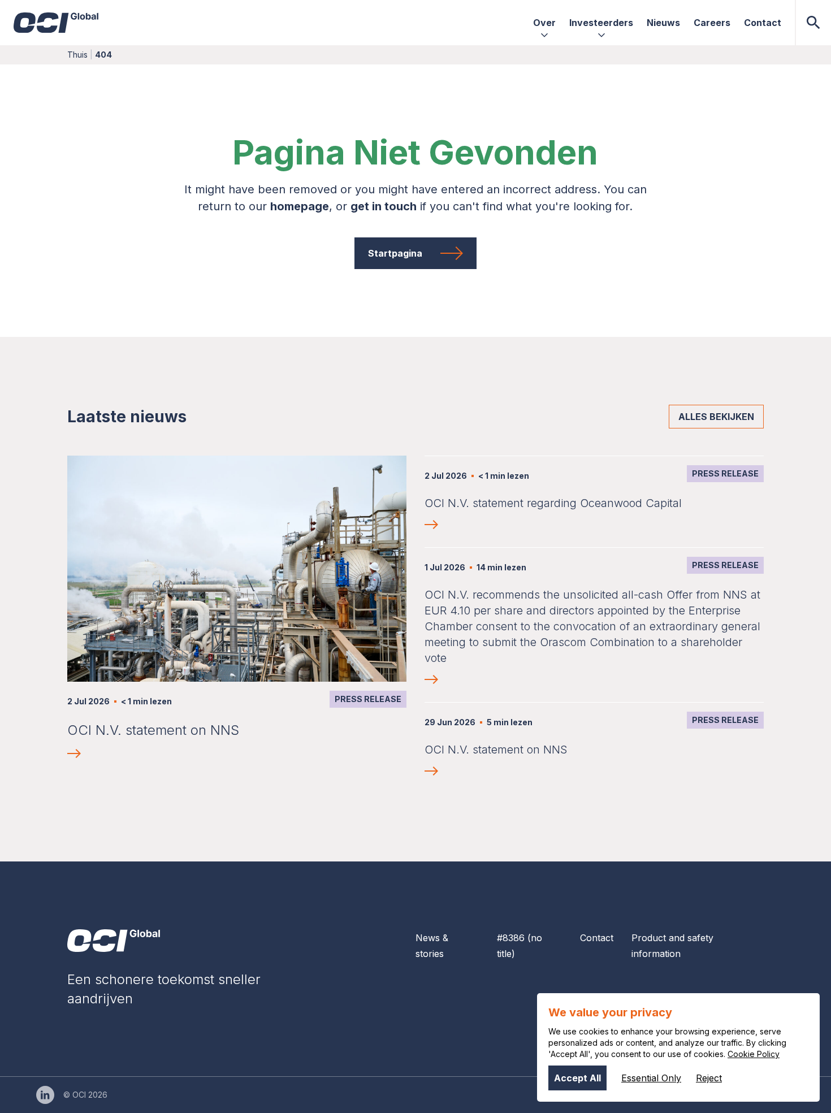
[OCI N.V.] (113, 940)
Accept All (577, 1078)
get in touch (383, 206)
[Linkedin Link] (45, 1095)
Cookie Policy (754, 1054)
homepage (299, 206)
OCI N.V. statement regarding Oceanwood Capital (553, 503)
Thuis (77, 54)
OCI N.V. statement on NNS (153, 730)
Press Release (368, 699)
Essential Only (651, 1078)
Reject (709, 1078)
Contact (596, 937)
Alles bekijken (716, 416)
